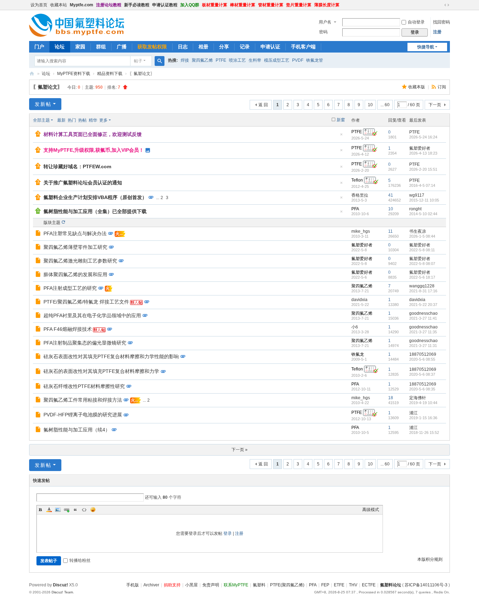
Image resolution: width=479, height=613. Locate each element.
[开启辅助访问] (440, 5)
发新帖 (43, 104)
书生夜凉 (417, 231)
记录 (245, 46)
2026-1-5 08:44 (422, 236)
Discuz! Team (62, 592)
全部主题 (41, 120)
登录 (227, 533)
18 (390, 397)
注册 (437, 31)
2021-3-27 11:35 (423, 332)
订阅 (442, 86)
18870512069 (422, 354)
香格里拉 (359, 195)
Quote (75, 509)
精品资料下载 (109, 73)
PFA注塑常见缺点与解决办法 (75, 233)
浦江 (413, 412)
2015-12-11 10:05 (424, 200)
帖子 (138, 61)
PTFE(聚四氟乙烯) (287, 585)
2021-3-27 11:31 (423, 345)
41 (390, 195)
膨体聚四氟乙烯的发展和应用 (75, 274)
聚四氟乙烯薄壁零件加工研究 (75, 247)
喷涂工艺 (237, 60)
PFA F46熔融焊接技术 (67, 329)
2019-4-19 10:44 (423, 403)
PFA (355, 208)
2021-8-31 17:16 (423, 291)
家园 (80, 46)
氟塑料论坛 (32, 74)
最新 (61, 120)
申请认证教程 (164, 4)
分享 (224, 46)
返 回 (263, 104)
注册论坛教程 (108, 4)
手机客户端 (303, 46)
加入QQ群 (189, 4)
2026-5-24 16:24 (423, 137)
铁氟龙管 (314, 60)
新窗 (341, 119)
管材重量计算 (270, 4)
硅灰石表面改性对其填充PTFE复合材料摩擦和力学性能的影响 (111, 356)
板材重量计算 (214, 4)
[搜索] (159, 61)
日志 (183, 46)
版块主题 (51, 222)
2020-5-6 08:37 (422, 374)
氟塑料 (259, 585)
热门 (72, 120)
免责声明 (210, 585)
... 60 (385, 104)
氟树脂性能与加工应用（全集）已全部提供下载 (95, 211)
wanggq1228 (421, 286)
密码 (323, 31)
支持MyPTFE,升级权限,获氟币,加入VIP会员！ (93, 150)
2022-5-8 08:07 (422, 263)
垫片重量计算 (298, 4)
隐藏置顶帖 (341, 136)
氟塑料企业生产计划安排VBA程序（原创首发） (95, 197)
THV (353, 585)
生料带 (255, 60)
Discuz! (60, 585)
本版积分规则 (430, 559)
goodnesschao (423, 313)
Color (49, 509)
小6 (354, 327)
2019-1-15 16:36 (423, 418)
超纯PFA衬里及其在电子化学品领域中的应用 (92, 315)
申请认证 (270, 46)
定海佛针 (417, 397)
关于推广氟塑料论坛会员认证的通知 (82, 182)
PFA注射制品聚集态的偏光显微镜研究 (84, 343)
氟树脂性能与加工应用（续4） (76, 429)
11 (390, 231)
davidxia (359, 299)
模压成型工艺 (276, 60)
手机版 (132, 585)
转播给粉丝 (79, 560)
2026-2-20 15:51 (423, 169)
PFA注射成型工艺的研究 (70, 288)
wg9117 (416, 195)
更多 (103, 120)
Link (66, 509)
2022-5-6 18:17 (422, 277)
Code (84, 509)
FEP (325, 585)
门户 (39, 46)
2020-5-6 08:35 (422, 389)
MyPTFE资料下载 (73, 73)
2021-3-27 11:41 (423, 318)
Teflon (357, 180)
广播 (122, 46)
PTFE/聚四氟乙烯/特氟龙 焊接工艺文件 (86, 302)
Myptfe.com (81, 4)
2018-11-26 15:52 (424, 432)
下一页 (435, 104)
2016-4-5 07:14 (422, 185)
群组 (101, 46)
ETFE (339, 585)
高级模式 (370, 509)
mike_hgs (360, 231)
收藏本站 (58, 4)
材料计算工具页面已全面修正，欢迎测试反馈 (92, 134)
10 (370, 104)
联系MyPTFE (236, 585)
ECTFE (369, 585)
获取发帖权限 (152, 46)
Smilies (92, 509)
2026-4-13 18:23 (423, 153)
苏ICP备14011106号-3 (426, 585)
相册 (203, 46)
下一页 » (239, 449)
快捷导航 (425, 47)
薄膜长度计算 (326, 4)
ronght (415, 208)
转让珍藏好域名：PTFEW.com (77, 166)
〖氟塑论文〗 (47, 87)
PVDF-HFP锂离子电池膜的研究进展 (82, 414)
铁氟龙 (357, 354)
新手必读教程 (136, 4)
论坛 (60, 46)
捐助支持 (172, 585)
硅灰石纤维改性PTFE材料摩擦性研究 (84, 386)
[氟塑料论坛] (76, 24)
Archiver (151, 585)
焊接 (185, 60)
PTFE (221, 60)
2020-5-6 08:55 (422, 359)
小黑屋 (191, 585)
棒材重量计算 (242, 4)
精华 (93, 120)
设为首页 (39, 4)
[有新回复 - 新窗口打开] (39, 234)
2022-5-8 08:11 (422, 250)
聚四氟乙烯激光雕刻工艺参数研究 (80, 261)
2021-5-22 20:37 (423, 304)
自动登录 (416, 22)
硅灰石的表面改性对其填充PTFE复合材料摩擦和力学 (101, 371)
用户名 (325, 22)
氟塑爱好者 (419, 148)
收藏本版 (417, 86)
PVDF (297, 60)
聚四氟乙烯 (202, 60)
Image (57, 509)
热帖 (82, 120)
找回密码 (441, 22)
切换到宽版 (447, 5)
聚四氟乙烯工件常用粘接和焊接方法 (82, 400)
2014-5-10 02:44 (423, 214)
